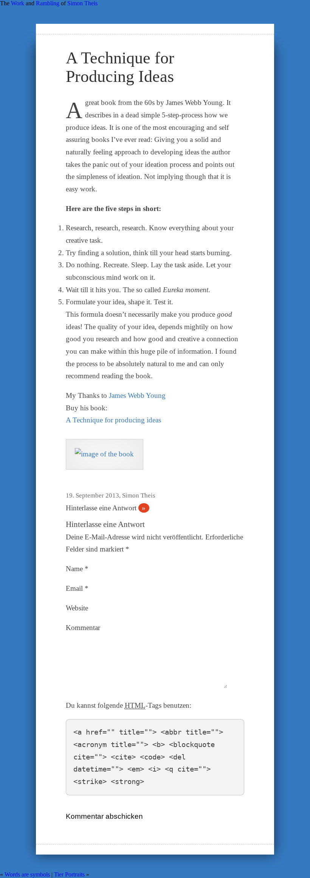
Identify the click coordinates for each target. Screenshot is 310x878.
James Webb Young (137, 395)
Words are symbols (27, 874)
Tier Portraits (69, 874)
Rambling (47, 3)
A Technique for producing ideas (113, 420)
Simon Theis (82, 3)
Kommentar (83, 628)
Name (77, 569)
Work (17, 3)
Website (77, 608)
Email (77, 588)
